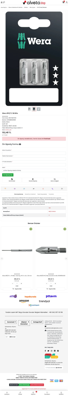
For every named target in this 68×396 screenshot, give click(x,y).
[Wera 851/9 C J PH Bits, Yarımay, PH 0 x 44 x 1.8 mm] (17, 250)
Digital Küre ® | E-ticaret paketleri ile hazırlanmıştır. (34, 388)
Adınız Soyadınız (7, 150)
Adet (3, 167)
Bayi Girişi (48, 355)
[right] (66, 258)
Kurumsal (10, 322)
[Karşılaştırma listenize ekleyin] (34, 189)
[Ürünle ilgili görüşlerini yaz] (24, 189)
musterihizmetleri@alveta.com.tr (53, 328)
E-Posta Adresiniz (7, 161)
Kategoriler (37, 322)
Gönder (13, 337)
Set (50, 208)
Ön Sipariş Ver (7, 175)
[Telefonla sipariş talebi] (52, 189)
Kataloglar (54, 357)
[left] (1, 258)
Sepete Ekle (18, 289)
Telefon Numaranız (7, 156)
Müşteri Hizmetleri (49, 312)
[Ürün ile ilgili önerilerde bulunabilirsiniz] (62, 189)
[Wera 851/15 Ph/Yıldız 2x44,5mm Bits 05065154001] (51, 250)
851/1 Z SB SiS (52, 211)
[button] (7, 58)
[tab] (18, 194)
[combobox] (7, 336)
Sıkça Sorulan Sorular (26, 312)
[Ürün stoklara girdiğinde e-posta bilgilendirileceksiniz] (43, 189)
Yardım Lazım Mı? (11, 312)
